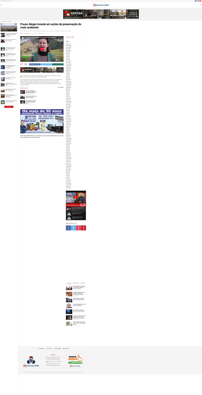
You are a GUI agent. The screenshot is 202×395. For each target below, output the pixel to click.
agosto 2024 (68, 70)
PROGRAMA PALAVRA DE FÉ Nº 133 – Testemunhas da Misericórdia (11, 66)
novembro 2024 (68, 65)
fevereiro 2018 (68, 180)
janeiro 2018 (68, 181)
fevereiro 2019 (68, 161)
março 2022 (68, 115)
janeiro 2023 (68, 99)
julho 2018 (67, 172)
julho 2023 (67, 90)
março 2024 (68, 78)
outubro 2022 (68, 104)
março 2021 (68, 133)
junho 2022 (68, 110)
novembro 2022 (68, 102)
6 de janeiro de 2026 (29, 98)
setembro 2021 (68, 124)
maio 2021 (68, 130)
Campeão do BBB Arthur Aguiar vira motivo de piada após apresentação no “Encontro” (79, 293)
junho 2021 (68, 129)
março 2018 (68, 178)
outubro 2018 (68, 167)
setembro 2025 (68, 50)
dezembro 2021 (68, 119)
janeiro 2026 (68, 44)
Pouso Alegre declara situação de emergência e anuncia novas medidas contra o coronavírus (79, 317)
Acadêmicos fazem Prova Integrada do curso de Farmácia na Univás (11, 84)
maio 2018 (68, 175)
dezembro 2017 (68, 183)
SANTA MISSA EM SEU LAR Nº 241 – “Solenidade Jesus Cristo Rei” (11, 60)
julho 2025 (67, 53)
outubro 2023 (68, 85)
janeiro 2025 (68, 62)
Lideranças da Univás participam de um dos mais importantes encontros (11, 72)
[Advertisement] (76, 248)
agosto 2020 (68, 144)
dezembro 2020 (68, 138)
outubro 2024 (68, 67)
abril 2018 (67, 177)
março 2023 (68, 96)
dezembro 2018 (68, 164)
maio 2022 (68, 112)
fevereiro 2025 (68, 61)
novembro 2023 (68, 84)
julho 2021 (67, 127)
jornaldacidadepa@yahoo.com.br (54, 365)
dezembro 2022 (68, 101)
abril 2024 (67, 76)
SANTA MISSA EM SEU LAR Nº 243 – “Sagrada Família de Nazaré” (11, 48)
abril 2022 (67, 113)
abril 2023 (67, 95)
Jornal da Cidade (26, 33)
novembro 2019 (68, 158)
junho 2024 (68, 73)
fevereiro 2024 (68, 79)
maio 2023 (68, 93)
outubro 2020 (68, 141)
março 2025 (68, 59)
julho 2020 (67, 146)
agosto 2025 (68, 51)
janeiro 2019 (68, 163)
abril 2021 (67, 132)
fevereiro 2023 (68, 98)
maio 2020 (68, 149)
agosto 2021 (68, 126)
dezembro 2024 (68, 64)
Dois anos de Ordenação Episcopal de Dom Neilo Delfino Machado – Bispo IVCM (11, 34)
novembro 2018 (68, 166)
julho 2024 (67, 71)
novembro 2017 (68, 184)
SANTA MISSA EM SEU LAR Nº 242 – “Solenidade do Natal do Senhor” (11, 54)
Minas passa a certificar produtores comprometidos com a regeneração (11, 95)
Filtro (15, 21)
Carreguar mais (9, 106)
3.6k (35, 104)
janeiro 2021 (68, 136)
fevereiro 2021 (68, 135)
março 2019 (68, 160)
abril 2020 (67, 150)
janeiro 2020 (68, 155)
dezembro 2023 (68, 82)
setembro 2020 (68, 143)
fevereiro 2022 (68, 116)
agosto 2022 (68, 107)
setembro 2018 (68, 169)
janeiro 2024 (68, 81)
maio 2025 (68, 56)
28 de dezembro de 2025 (30, 104)
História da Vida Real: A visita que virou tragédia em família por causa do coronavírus (79, 287)
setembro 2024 (68, 68)
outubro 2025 (68, 48)
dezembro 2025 (68, 45)
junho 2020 (68, 147)
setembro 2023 (68, 87)
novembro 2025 (68, 47)
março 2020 (68, 152)
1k (34, 98)
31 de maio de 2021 (34, 33)
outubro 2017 (68, 186)
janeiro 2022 (68, 118)
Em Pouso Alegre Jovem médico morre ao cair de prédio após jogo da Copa (79, 323)
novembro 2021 (68, 121)
